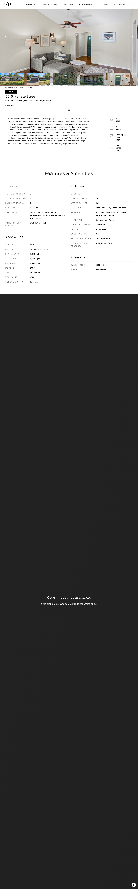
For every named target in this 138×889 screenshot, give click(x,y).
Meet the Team (31, 4)
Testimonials (103, 4)
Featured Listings (50, 4)
